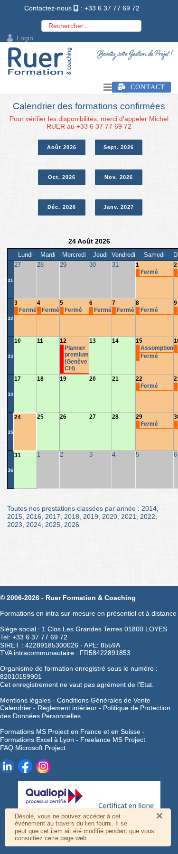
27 (92, 416)
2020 (109, 516)
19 (63, 378)
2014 (149, 508)
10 (17, 341)
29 (139, 416)
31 (10, 280)
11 (40, 341)
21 (115, 378)
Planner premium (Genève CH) (77, 358)
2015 (14, 516)
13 (92, 341)
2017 (52, 516)
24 (17, 417)
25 (40, 416)
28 (115, 416)
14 (115, 341)
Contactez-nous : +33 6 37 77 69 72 (82, 8)
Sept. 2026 (118, 147)
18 (40, 378)
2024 (33, 524)
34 (10, 394)
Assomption (157, 348)
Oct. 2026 (62, 177)
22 (139, 378)
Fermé (149, 272)
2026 (71, 524)
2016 (33, 516)
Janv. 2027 (118, 207)
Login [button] (25, 38)
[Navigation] (107, 87)
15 (139, 341)
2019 (90, 516)
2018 (71, 516)
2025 (52, 524)
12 (63, 341)
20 (92, 378)
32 (10, 318)
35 (10, 432)
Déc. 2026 (61, 207)
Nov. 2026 (118, 177)
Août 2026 (62, 147)
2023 (14, 524)
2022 (147, 516)
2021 (128, 516)
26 (63, 416)
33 (10, 356)
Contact (145, 87)
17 (17, 378)
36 (10, 470)
